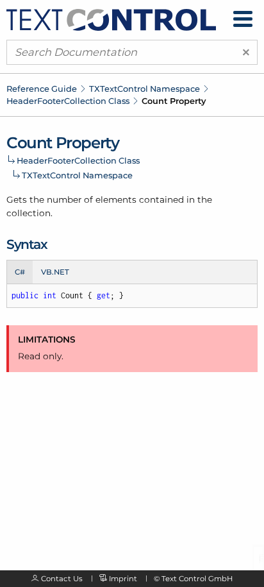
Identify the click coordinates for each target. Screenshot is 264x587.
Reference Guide (41, 88)
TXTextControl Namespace (144, 88)
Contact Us (62, 578)
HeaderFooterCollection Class (67, 101)
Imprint (123, 578)
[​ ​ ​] (242, 19)
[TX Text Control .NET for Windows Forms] (111, 18)
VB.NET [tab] (55, 272)
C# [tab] (20, 272)
